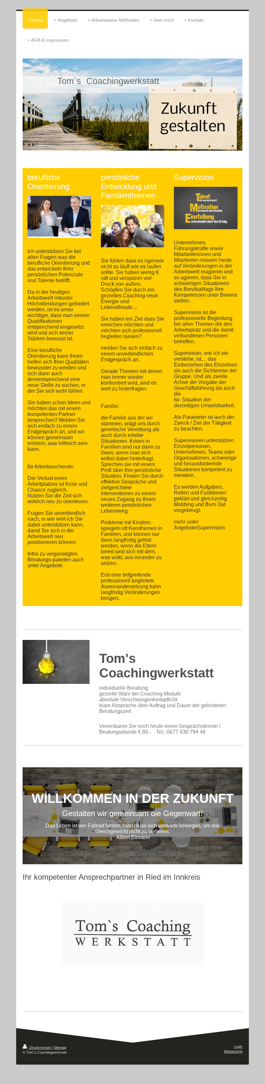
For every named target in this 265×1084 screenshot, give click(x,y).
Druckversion (40, 1047)
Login (238, 1046)
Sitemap (60, 1047)
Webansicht (233, 1051)
